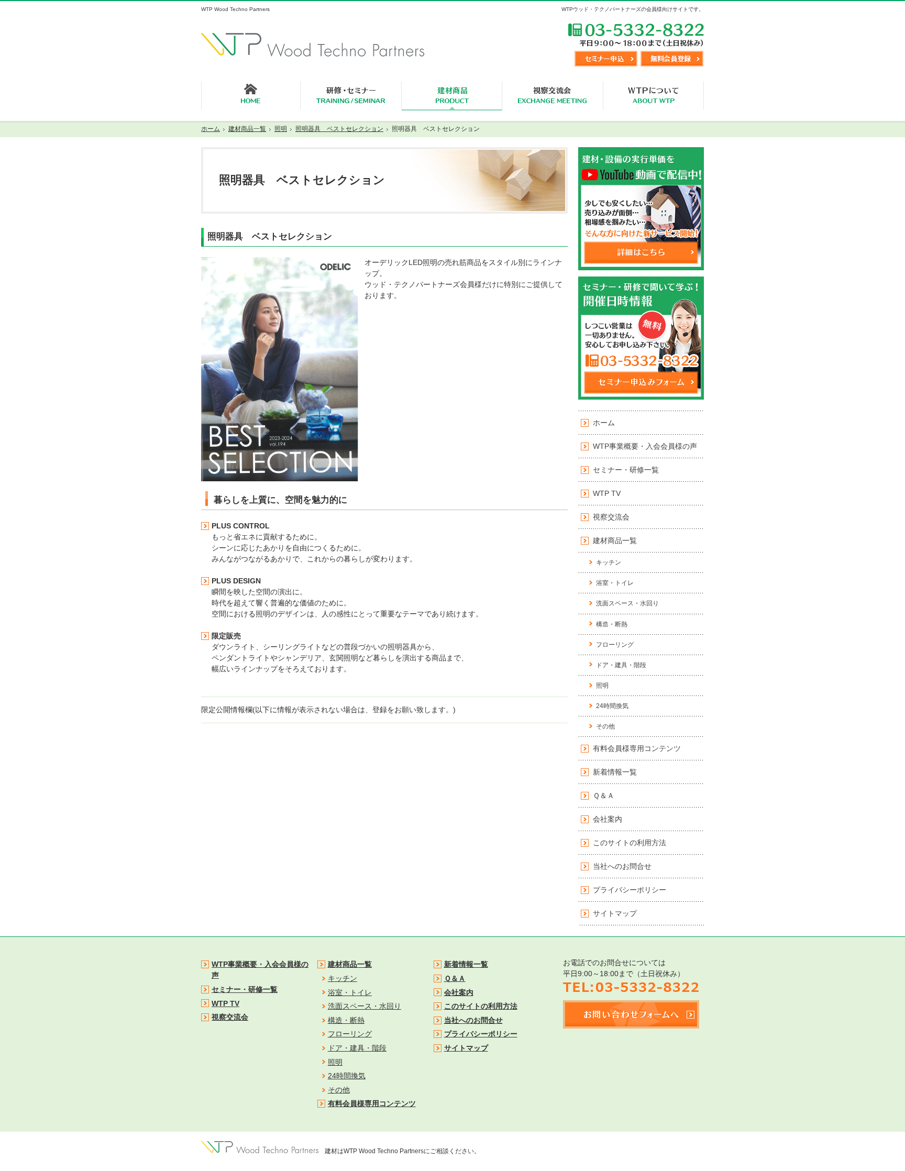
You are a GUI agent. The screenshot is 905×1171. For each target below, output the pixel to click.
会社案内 (607, 819)
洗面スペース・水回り (627, 603)
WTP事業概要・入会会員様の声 (645, 446)
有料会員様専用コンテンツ (637, 748)
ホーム (604, 422)
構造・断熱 (611, 624)
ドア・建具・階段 (621, 665)
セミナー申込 (606, 59)
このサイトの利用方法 (629, 842)
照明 (602, 685)
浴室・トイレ (615, 583)
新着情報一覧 (615, 772)
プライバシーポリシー (629, 890)
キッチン (608, 562)
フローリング (615, 644)
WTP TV (607, 493)
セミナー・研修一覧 (626, 470)
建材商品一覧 (615, 540)
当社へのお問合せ (622, 866)
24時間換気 (612, 706)
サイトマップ (615, 913)
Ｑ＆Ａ (603, 795)
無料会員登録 (672, 59)
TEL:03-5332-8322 (636, 34)
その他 (605, 726)
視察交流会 (611, 517)
